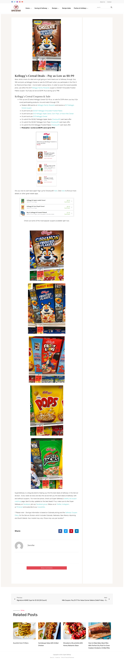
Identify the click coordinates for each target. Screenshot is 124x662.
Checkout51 (56, 119)
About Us (52, 657)
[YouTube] (22, 2)
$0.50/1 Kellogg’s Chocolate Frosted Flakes (47, 111)
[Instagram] (17, 2)
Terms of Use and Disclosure (67, 657)
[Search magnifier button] (111, 7)
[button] (30, 8)
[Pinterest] (19, 2)
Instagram (65, 504)
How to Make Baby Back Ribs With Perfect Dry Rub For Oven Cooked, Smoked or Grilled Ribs (99, 645)
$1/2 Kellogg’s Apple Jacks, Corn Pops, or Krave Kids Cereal (53, 114)
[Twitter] (14, 2)
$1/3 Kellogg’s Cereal (40, 116)
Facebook (26, 504)
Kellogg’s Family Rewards (40, 88)
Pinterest (20, 507)
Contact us (57, 657)
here (55, 191)
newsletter (41, 507)
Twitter (59, 504)
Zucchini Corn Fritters (20, 643)
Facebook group (41, 504)
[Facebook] (12, 2)
